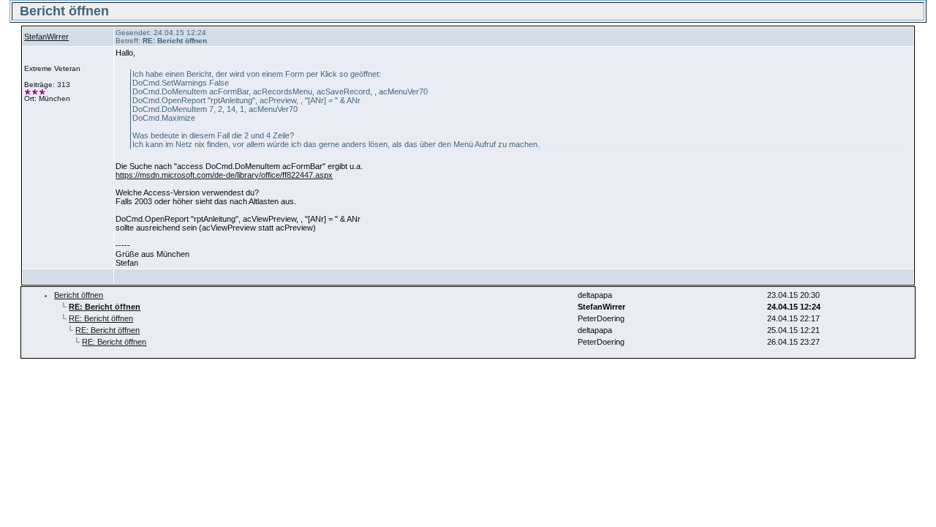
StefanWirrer (46, 36)
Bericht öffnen (78, 295)
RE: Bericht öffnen (101, 318)
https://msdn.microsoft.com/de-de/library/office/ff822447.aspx (224, 175)
